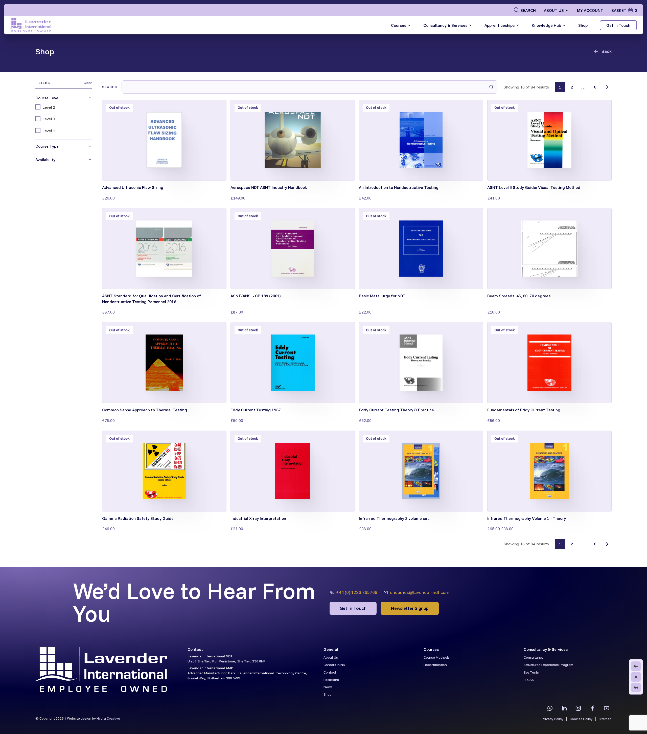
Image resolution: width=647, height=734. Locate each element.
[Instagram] (578, 708)
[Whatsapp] (550, 708)
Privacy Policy (552, 719)
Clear (88, 82)
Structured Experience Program (548, 664)
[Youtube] (607, 708)
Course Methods (437, 657)
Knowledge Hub (546, 25)
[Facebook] (592, 708)
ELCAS (529, 679)
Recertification (435, 664)
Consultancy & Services (445, 25)
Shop (583, 25)
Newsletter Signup (410, 608)
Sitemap (605, 719)
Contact (330, 672)
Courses (398, 25)
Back (606, 51)
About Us (554, 10)
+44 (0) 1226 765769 (356, 592)
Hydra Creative (108, 718)
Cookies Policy (581, 719)
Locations (331, 679)
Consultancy (533, 657)
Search (528, 10)
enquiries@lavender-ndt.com (419, 592)
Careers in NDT (335, 664)
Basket (624, 10)
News (328, 687)
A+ (636, 687)
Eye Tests (531, 672)
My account (590, 10)
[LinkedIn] (564, 708)
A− (636, 666)
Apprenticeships (499, 25)
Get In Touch (618, 25)
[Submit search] (491, 87)
